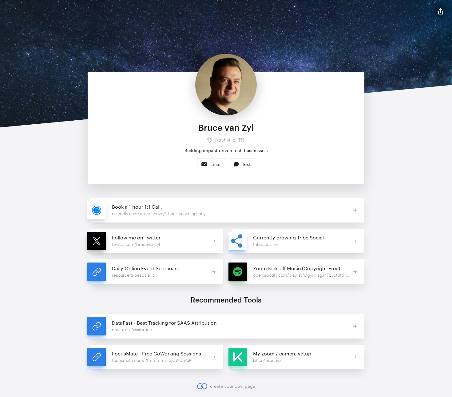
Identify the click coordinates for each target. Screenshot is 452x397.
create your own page (232, 386)
